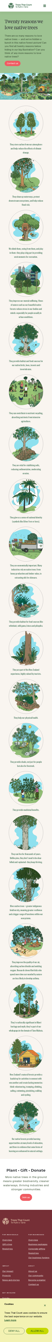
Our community (35, 1275)
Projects (6, 1275)
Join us (26, 1197)
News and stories (11, 1280)
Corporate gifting (36, 1249)
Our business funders (38, 1257)
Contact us (12, 63)
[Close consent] (45, 1305)
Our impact (7, 1271)
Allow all (37, 1330)
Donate (5, 1298)
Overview (7, 1240)
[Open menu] (44, 6)
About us (32, 1271)
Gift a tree (7, 1244)
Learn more (10, 1320)
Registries (7, 1249)
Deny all (14, 1330)
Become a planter (37, 1280)
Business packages (37, 1244)
